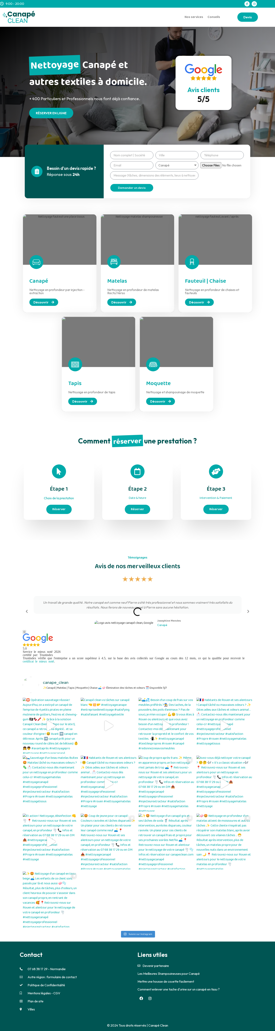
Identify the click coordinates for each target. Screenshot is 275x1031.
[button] (27, 611)
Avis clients (203, 90)
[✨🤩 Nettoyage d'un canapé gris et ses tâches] (166, 842)
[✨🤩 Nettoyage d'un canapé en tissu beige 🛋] (51, 899)
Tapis (75, 383)
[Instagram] (254, 3)
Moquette (158, 383)
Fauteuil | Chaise (205, 281)
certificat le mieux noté (38, 661)
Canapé (38, 281)
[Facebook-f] (247, 3)
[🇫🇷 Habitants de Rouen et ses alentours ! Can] (224, 726)
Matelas (117, 281)
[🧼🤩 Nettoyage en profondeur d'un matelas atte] (224, 842)
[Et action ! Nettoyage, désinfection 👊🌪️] (51, 842)
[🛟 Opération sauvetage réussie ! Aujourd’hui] (51, 726)
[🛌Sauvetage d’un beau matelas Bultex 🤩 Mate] (51, 784)
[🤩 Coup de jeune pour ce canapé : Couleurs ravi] (109, 842)
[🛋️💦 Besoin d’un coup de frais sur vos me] (166, 726)
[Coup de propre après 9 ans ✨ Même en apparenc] (166, 784)
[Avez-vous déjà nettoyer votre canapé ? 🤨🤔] (224, 784)
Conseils (214, 17)
